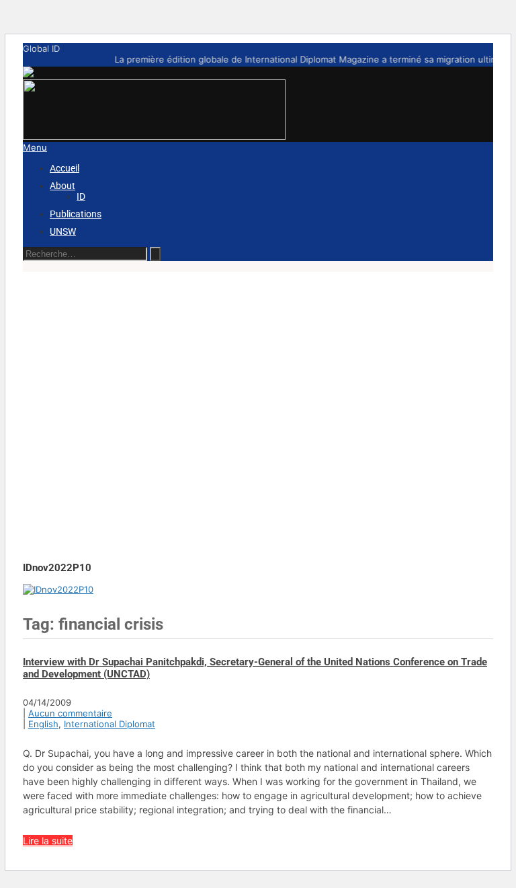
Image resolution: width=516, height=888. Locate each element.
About (62, 185)
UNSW (63, 231)
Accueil (64, 168)
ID (81, 196)
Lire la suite (48, 840)
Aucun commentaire (70, 713)
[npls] (154, 136)
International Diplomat (109, 723)
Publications (75, 214)
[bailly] (58, 589)
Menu (35, 147)
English (43, 723)
